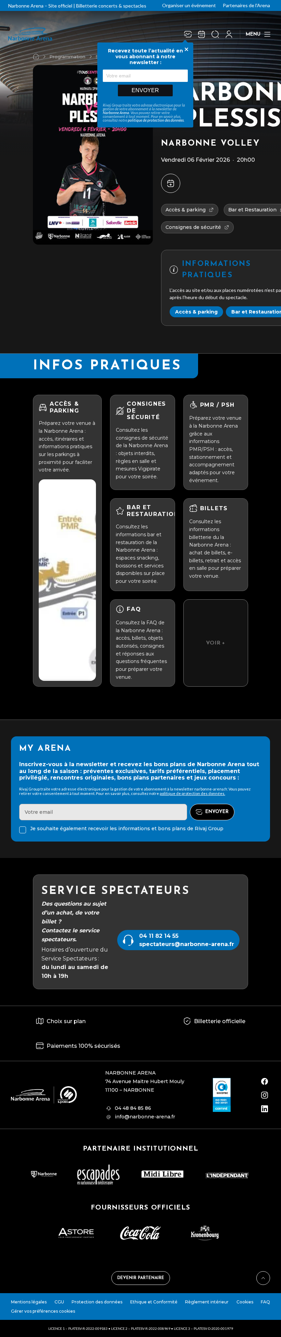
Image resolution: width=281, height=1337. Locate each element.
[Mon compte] (228, 34)
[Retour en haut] (263, 1278)
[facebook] (264, 1081)
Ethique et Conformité (154, 1301)
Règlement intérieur (207, 1301)
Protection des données (97, 1301)
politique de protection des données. (192, 793)
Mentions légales (29, 1301)
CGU (59, 1301)
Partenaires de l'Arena (246, 5)
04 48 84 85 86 (133, 1108)
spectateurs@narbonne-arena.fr (186, 944)
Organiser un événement (189, 5)
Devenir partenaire (140, 1278)
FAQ (265, 1301)
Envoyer (145, 90)
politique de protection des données (156, 120)
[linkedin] (264, 1108)
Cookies (244, 1301)
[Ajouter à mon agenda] (170, 183)
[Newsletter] (187, 34)
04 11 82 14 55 (159, 936)
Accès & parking (196, 312)
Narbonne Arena (116, 112)
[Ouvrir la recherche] (215, 34)
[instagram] (264, 1095)
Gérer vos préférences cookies (43, 1311)
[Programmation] (201, 34)
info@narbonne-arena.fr (145, 1117)
